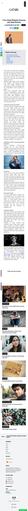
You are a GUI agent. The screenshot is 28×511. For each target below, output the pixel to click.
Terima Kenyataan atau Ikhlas (12, 55)
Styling (7, 447)
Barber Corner (8, 453)
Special (7, 449)
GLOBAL (15, 504)
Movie (7, 445)
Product (7, 444)
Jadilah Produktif (9, 62)
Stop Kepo (8, 59)
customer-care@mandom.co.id (11, 490)
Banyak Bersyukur (9, 61)
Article (7, 451)
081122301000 (8, 493)
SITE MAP (14, 507)
